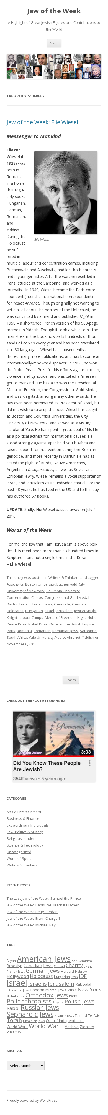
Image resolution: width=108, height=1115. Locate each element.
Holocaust (15, 610)
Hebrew (81, 971)
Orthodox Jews (46, 995)
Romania (24, 630)
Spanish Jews (64, 1015)
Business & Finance (23, 818)
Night (81, 617)
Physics (58, 1002)
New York (89, 989)
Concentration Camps (25, 597)
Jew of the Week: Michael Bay (31, 925)
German (79, 604)
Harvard (67, 971)
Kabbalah (83, 984)
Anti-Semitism (82, 961)
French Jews (42, 604)
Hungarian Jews (66, 976)
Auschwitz (15, 584)
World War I (17, 1026)
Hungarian (34, 610)
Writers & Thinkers (63, 577)
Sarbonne (88, 630)
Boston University (40, 584)
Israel (49, 610)
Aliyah (11, 960)
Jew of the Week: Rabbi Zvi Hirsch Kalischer (43, 905)
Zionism (87, 1026)
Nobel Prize (38, 624)
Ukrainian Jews (34, 1021)
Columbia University (63, 590)
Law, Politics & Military (25, 831)
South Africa (17, 637)
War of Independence (65, 1020)
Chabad (59, 966)
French (25, 604)
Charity (74, 965)
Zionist (15, 1031)
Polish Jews (79, 1001)
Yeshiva (72, 1026)
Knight (12, 617)
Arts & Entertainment (24, 811)
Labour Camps (31, 617)
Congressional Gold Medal (67, 597)
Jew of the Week (54, 11)
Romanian (42, 630)
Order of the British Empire (71, 624)
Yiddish (88, 637)
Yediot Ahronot (67, 637)
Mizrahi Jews (55, 989)
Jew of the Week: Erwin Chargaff (33, 918)
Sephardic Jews (30, 1014)
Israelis (37, 983)
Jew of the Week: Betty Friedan (32, 911)
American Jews (44, 958)
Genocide (62, 604)
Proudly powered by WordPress (32, 1100)
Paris (11, 630)
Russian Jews (40, 1007)
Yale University (41, 637)
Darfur (12, 604)
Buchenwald (66, 584)
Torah (14, 1020)
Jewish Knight (85, 610)
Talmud (81, 1015)
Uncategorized (19, 851)
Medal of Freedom (60, 617)
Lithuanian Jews (18, 990)
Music (71, 990)
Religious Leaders (22, 838)
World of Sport (19, 858)
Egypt (88, 966)
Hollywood (18, 976)
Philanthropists (29, 1001)
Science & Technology (25, 845)
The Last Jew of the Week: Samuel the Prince (44, 898)
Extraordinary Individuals (28, 825)
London (37, 989)
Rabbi (13, 1008)
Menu (54, 43)
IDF (83, 976)
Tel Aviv (94, 1015)
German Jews (43, 970)
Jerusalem (64, 610)
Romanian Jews (65, 630)
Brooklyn (14, 965)
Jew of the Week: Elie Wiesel (42, 122)
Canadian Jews (38, 965)
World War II (46, 1026)
